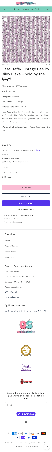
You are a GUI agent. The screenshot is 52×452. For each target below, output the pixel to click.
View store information (13, 222)
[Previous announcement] (4, 9)
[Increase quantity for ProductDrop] (16, 172)
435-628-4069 (11, 292)
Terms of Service (11, 246)
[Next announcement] (47, 9)
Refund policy (42, 443)
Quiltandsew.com (16, 443)
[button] (4, 3)
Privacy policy (20, 446)
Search (7, 240)
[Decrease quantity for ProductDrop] (4, 172)
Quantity (5, 168)
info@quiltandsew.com (14, 297)
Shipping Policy (11, 257)
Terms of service (33, 446)
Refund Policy (10, 251)
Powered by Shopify (29, 443)
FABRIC (15, 158)
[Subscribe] (44, 405)
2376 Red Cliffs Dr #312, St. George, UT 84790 (25, 311)
